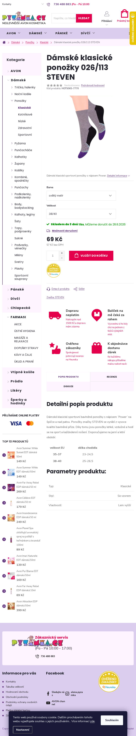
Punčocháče (23, 150)
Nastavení (22, 730)
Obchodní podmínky (17, 697)
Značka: (55, 297)
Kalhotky (21, 157)
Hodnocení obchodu (17, 692)
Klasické (24, 108)
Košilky (19, 170)
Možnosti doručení (65, 231)
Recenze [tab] (112, 376)
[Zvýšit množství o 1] (62, 253)
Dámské (18, 80)
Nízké (22, 121)
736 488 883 (48, 656)
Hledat (84, 18)
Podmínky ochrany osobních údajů (21, 704)
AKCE (18, 324)
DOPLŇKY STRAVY (26, 348)
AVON (16, 71)
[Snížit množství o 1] (62, 258)
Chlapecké (20, 308)
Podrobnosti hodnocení (92, 85)
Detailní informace (117, 175)
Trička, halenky (25, 87)
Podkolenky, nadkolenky (23, 196)
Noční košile (23, 94)
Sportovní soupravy (21, 277)
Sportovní (25, 135)
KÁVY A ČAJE (23, 355)
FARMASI (18, 317)
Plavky (19, 269)
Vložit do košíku (94, 256)
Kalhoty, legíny (25, 214)
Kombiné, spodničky (22, 178)
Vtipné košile (23, 372)
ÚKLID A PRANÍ (24, 361)
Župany (20, 164)
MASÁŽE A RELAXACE (21, 339)
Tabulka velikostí (15, 686)
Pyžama (20, 143)
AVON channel (58, 703)
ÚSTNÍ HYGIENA (24, 331)
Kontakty (6, 4)
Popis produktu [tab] (68, 376)
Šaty (18, 221)
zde (92, 721)
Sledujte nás (58, 693)
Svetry (19, 262)
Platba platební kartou (18, 710)
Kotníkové (25, 114)
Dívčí (15, 298)
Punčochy (21, 187)
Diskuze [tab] (68, 386)
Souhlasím (112, 720)
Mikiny (19, 255)
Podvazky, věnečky (21, 246)
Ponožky (20, 101)
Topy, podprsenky (23, 229)
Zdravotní (25, 128)
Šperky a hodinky (19, 401)
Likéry (16, 390)
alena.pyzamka (77, 693)
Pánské (17, 289)
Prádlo (17, 381)
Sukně (19, 238)
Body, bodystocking (24, 206)
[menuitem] (13, 33)
